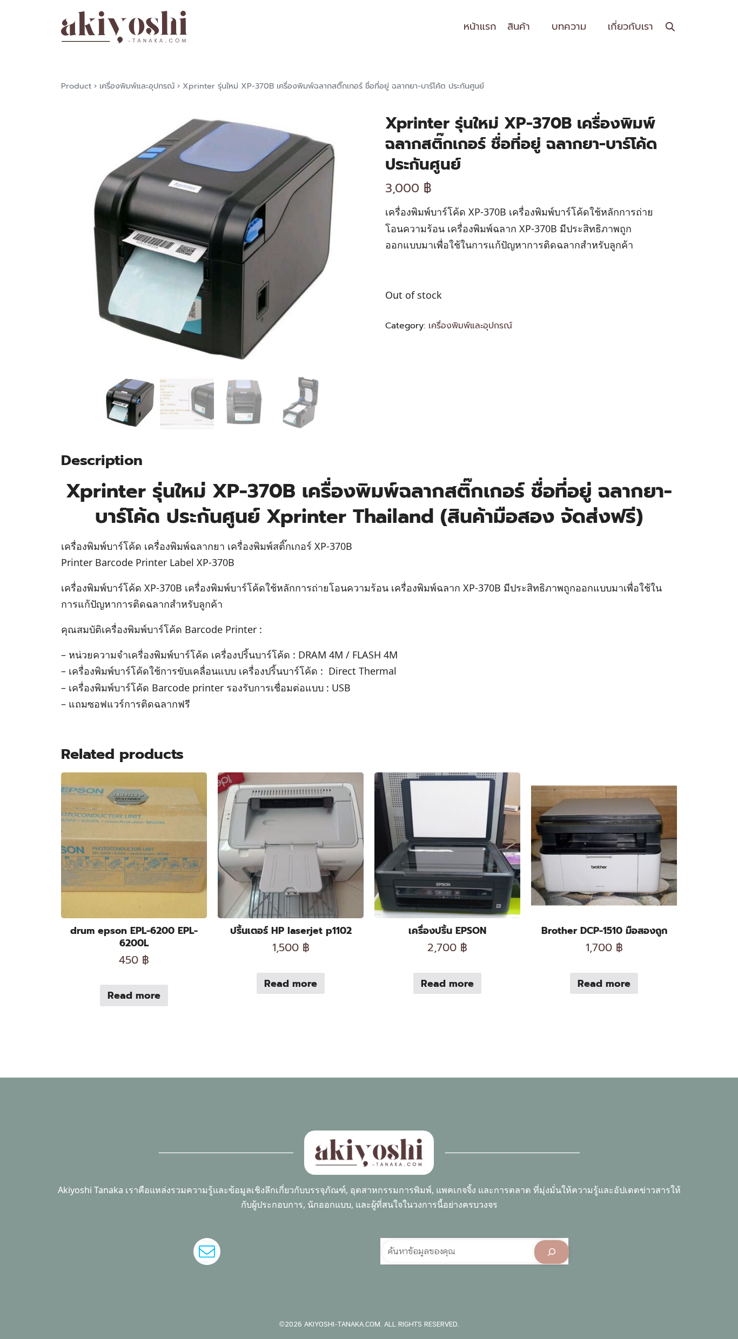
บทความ (569, 26)
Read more (134, 995)
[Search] (551, 1252)
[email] (206, 1251)
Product (76, 86)
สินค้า (518, 26)
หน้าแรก (480, 26)
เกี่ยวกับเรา (630, 26)
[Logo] (124, 27)
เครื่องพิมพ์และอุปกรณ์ (137, 86)
